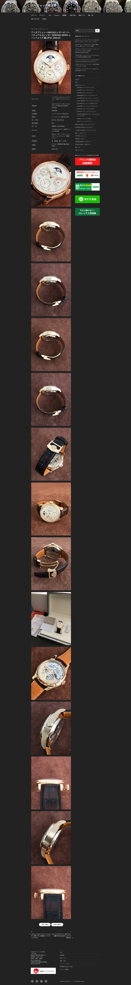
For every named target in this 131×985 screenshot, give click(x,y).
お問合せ (44, 19)
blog (50, 15)
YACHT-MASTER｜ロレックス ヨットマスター (88, 100)
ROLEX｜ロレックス (80, 85)
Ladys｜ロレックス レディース (84, 121)
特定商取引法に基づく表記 (66, 966)
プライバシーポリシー (65, 963)
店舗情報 (64, 15)
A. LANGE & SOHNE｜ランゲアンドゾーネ (85, 130)
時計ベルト (77, 147)
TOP (61, 952)
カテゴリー (42, 15)
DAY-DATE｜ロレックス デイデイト (85, 90)
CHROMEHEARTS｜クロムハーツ (83, 141)
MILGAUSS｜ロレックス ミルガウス (85, 108)
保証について (82, 15)
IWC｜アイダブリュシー (81, 133)
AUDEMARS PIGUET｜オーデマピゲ (84, 127)
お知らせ (77, 79)
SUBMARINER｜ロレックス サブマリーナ (87, 95)
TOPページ (33, 15)
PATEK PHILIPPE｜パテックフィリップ (84, 124)
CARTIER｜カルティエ (80, 135)
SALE (76, 82)
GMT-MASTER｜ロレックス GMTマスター (87, 103)
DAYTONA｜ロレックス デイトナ (85, 92)
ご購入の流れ (72, 15)
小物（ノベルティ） (80, 150)
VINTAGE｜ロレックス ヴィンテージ (86, 87)
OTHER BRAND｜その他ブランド (83, 144)
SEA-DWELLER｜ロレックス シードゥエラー (88, 98)
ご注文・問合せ (45, 924)
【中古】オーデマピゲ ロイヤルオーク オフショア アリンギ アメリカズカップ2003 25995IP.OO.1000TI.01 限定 (87, 50)
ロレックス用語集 (64, 969)
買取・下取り (63, 961)
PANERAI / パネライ (80, 138)
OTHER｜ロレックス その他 (84, 118)
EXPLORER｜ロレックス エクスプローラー (87, 106)
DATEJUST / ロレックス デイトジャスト (86, 111)
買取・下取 (90, 15)
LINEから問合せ (57, 924)
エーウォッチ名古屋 (43, 5)
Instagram (56, 15)
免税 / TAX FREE (35, 19)
